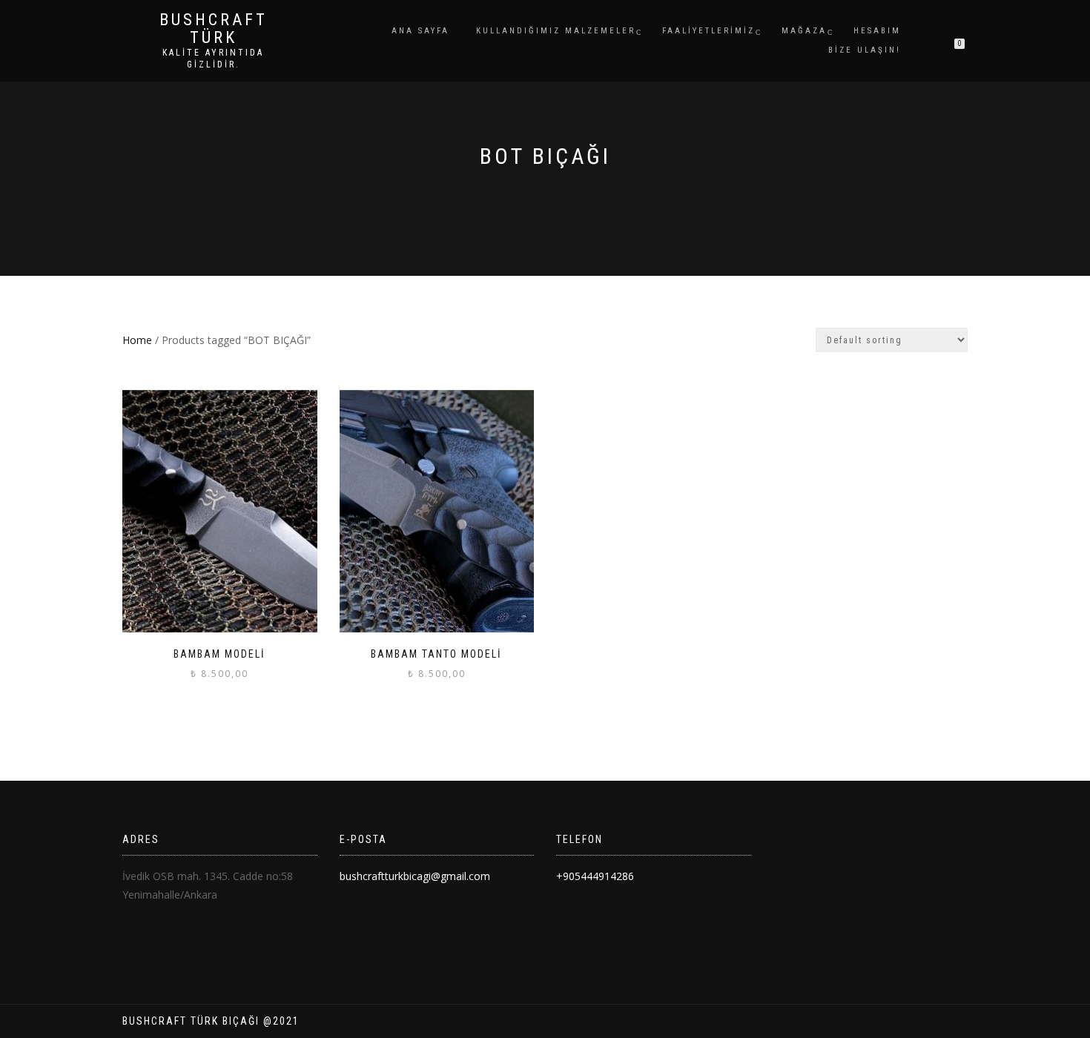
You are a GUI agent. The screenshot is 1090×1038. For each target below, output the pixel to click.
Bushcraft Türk (213, 29)
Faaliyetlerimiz (708, 31)
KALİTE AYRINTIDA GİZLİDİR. (213, 58)
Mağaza (804, 31)
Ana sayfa (420, 31)
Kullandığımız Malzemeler (555, 31)
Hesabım (877, 31)
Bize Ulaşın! (864, 50)
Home (137, 340)
